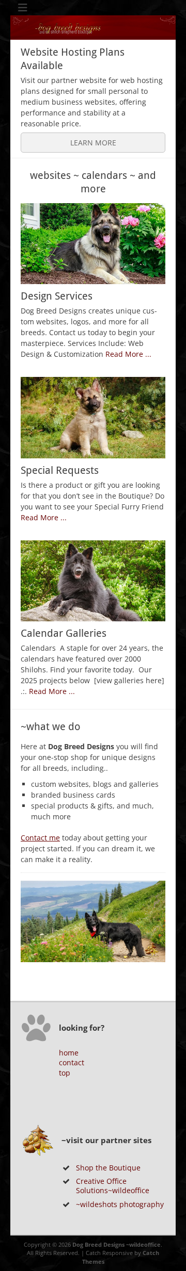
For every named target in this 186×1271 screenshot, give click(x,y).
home (69, 1053)
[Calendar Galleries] (93, 581)
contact (71, 1062)
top (64, 1073)
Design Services (56, 296)
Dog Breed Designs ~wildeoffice (116, 1244)
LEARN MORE (93, 142)
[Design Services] (93, 244)
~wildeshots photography (120, 1204)
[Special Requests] (93, 417)
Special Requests (60, 470)
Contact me (40, 838)
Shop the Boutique (108, 1168)
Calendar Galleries (63, 633)
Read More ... (128, 354)
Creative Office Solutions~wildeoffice (112, 1185)
